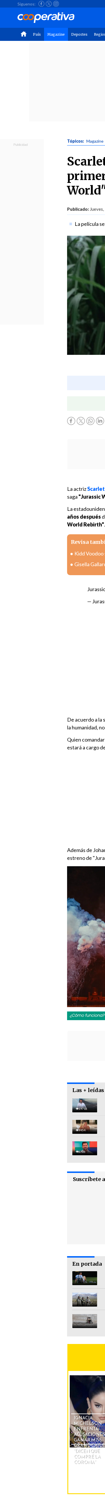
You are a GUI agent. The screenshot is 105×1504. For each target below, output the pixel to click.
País (37, 34)
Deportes (79, 34)
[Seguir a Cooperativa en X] (49, 4)
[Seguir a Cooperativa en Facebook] (41, 4)
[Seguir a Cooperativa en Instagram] (56, 4)
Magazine (56, 34)
